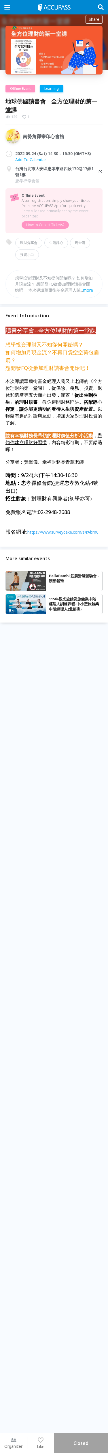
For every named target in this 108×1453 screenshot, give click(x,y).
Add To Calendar (30, 159)
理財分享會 (28, 242)
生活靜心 (56, 242)
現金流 (80, 242)
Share (94, 19)
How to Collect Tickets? (45, 224)
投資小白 (27, 254)
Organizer (13, 1446)
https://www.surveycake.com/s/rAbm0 (62, 532)
